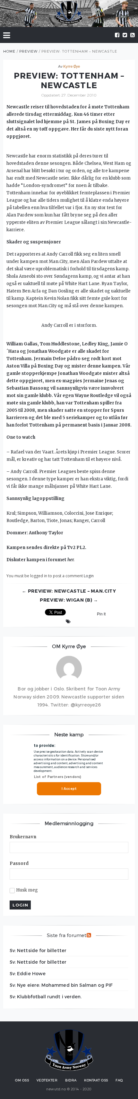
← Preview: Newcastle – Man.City (69, 591)
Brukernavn (23, 837)
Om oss (22, 1080)
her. (70, 559)
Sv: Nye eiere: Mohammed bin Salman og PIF (61, 985)
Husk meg (27, 890)
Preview (28, 51)
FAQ (119, 1080)
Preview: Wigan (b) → (69, 600)
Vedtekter (47, 1080)
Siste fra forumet (66, 935)
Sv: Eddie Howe (28, 973)
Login (89, 576)
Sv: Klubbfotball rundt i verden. (46, 996)
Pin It (101, 614)
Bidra (71, 1080)
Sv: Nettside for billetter (38, 950)
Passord (19, 863)
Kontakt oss (96, 1080)
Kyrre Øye (71, 66)
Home (9, 51)
